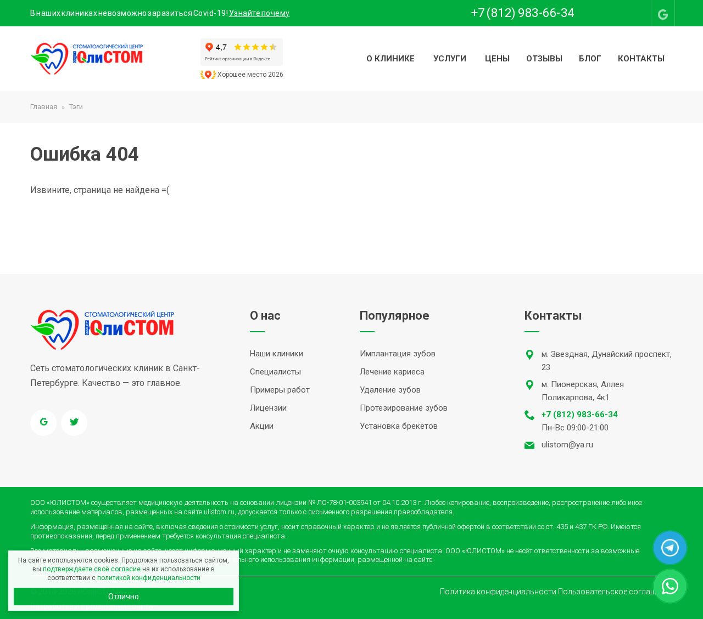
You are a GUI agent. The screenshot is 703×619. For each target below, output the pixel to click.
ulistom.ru (219, 512)
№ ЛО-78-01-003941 (340, 502)
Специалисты (275, 372)
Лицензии (268, 408)
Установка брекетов (399, 426)
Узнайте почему (259, 13)
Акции (262, 426)
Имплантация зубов (398, 354)
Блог (590, 59)
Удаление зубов (390, 390)
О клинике (390, 59)
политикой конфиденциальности (148, 578)
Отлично (123, 596)
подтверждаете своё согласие (92, 569)
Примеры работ (280, 390)
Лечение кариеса (392, 372)
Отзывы (544, 59)
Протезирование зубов (404, 408)
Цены (497, 59)
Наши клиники (276, 354)
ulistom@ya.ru (567, 445)
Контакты (641, 59)
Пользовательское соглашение (615, 591)
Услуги (449, 59)
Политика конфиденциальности (498, 591)
